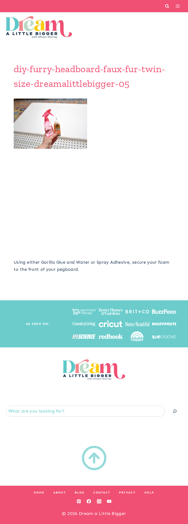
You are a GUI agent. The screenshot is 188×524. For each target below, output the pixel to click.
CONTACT (101, 492)
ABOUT (59, 492)
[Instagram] (99, 501)
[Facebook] (88, 501)
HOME (39, 492)
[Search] (174, 411)
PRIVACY (127, 492)
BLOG (79, 492)
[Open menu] (177, 6)
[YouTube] (109, 501)
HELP (149, 492)
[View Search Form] (167, 6)
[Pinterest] (78, 501)
